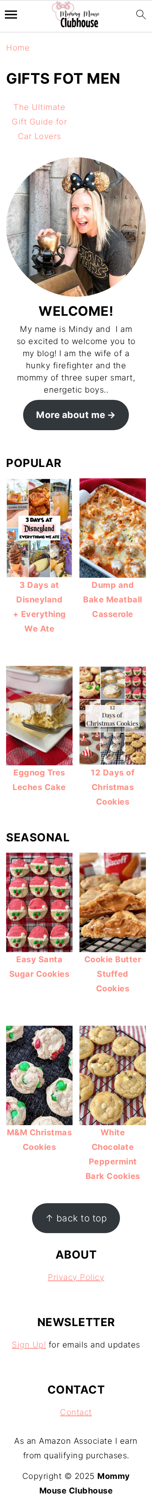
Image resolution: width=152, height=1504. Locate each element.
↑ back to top (76, 1217)
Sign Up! (29, 1345)
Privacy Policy (76, 1277)
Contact (76, 1412)
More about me (70, 414)
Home (18, 48)
